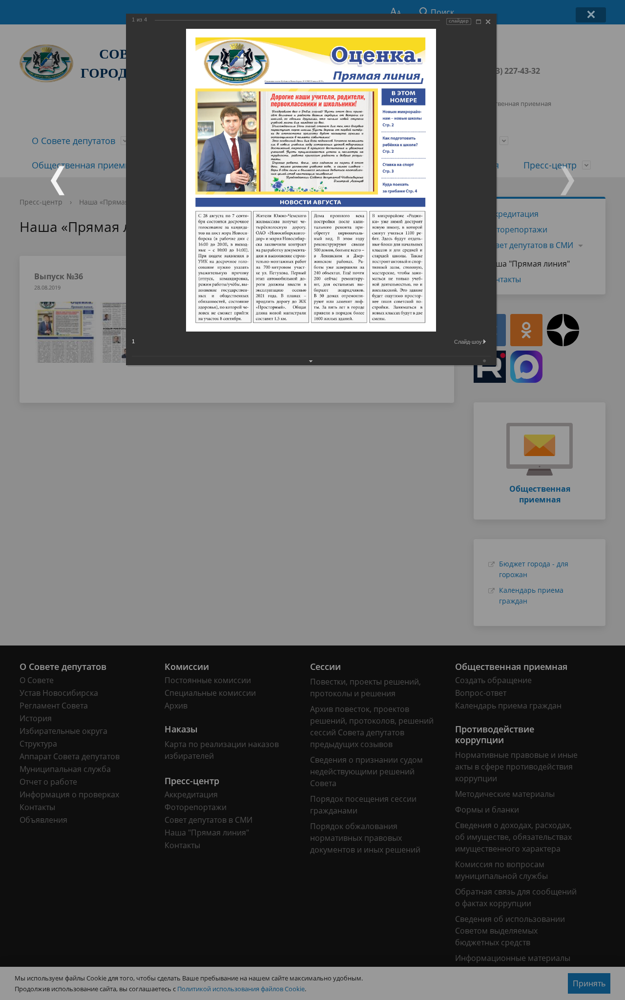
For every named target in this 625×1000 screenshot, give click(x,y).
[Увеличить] (478, 21)
